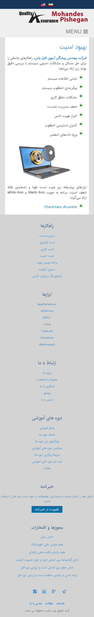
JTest (47, 324)
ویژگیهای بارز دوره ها (47, 441)
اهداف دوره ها (47, 434)
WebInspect (47, 344)
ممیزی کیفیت (47, 269)
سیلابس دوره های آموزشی (47, 448)
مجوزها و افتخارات (47, 379)
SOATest (47, 311)
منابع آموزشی (47, 428)
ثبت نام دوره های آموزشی (47, 461)
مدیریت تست (47, 235)
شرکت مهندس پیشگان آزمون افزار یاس (53, 17)
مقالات (47, 468)
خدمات (60, 603)
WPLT (47, 317)
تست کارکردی (47, 242)
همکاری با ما (47, 386)
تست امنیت (47, 256)
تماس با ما (47, 399)
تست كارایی (47, 249)
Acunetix (70, 207)
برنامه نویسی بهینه (47, 262)
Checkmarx (53, 207)
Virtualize (47, 338)
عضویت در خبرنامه (47, 509)
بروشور (47, 393)
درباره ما (47, 373)
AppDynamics (47, 304)
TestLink (47, 331)
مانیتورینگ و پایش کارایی (47, 276)
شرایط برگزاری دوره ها (47, 455)
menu (74, 32)
